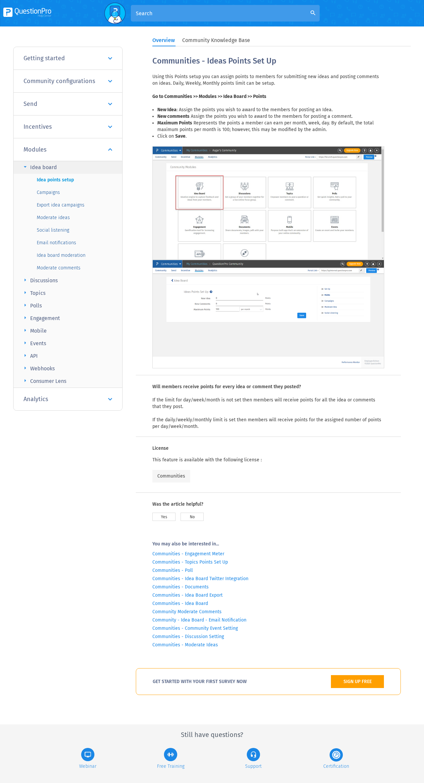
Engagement (41, 317)
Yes (164, 517)
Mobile (34, 330)
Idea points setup (55, 180)
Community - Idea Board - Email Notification (199, 620)
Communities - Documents (180, 587)
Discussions (40, 280)
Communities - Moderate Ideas (185, 645)
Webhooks (38, 368)
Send (30, 104)
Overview (163, 40)
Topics (33, 292)
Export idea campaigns (60, 205)
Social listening (53, 230)
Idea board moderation (61, 255)
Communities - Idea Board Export (187, 595)
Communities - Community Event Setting (195, 628)
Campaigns (48, 192)
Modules (35, 149)
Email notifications (56, 243)
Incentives (38, 126)
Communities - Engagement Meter (188, 554)
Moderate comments (58, 268)
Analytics (36, 399)
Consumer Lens (44, 380)
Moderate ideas (53, 217)
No (192, 517)
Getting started (44, 58)
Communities (171, 476)
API (30, 355)
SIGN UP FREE (358, 681)
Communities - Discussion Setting (188, 636)
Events (34, 343)
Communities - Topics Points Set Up (190, 562)
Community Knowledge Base (216, 40)
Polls (32, 305)
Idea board (39, 166)
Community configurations (59, 81)
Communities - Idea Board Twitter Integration (200, 578)
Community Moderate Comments (187, 612)
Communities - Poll (172, 570)
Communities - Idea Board (180, 603)
